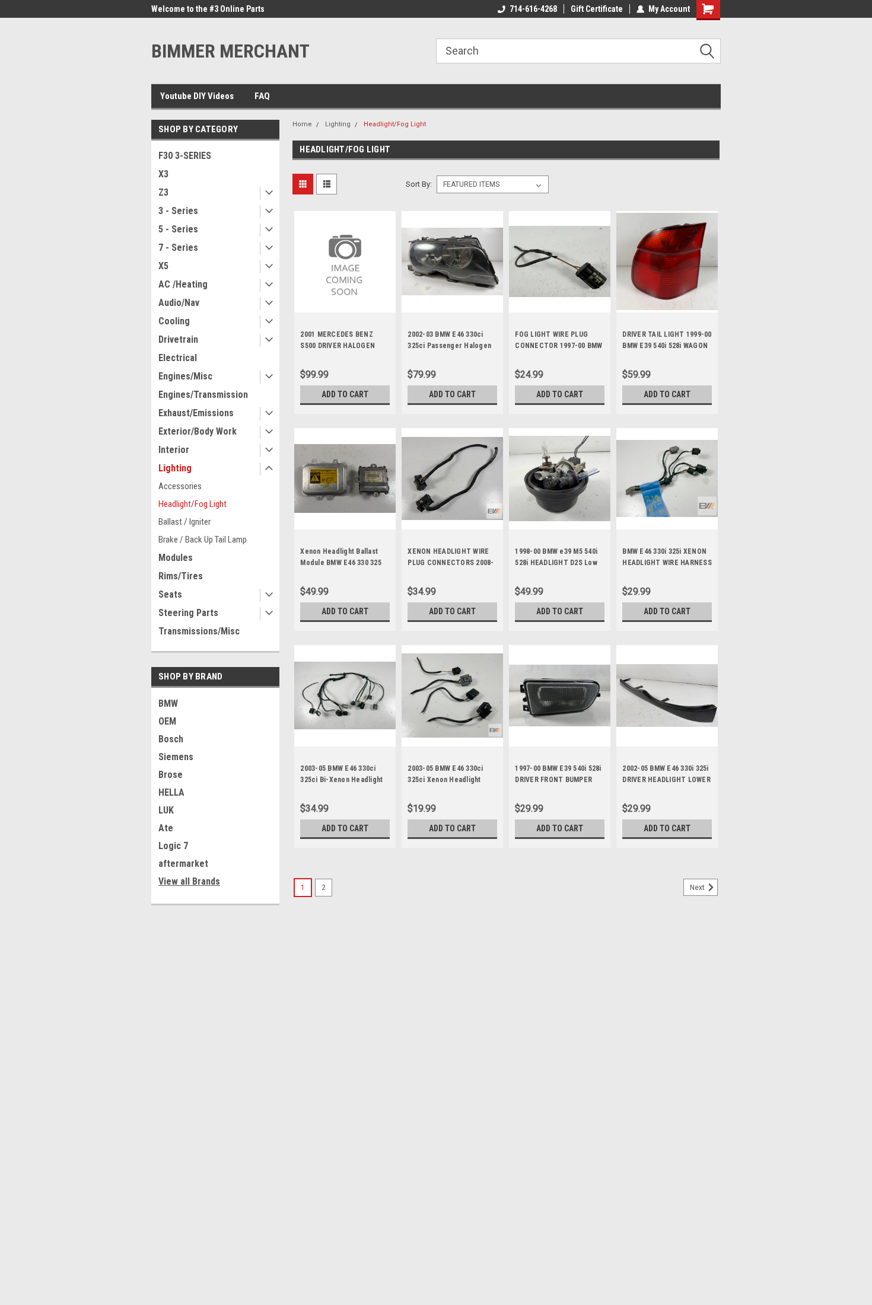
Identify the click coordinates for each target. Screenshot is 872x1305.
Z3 (163, 192)
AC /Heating (183, 284)
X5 (163, 266)
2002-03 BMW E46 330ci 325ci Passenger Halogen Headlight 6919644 (449, 345)
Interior (173, 449)
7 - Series (178, 247)
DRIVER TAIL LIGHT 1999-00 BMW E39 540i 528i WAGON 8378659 (666, 345)
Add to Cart (345, 394)
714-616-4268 (533, 9)
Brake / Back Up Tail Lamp (202, 539)
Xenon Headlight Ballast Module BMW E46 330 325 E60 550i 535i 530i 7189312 (342, 562)
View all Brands (189, 881)
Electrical (177, 357)
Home (302, 124)
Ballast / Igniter (184, 521)
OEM (167, 721)
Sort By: (419, 184)
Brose (170, 774)
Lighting (175, 468)
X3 (163, 174)
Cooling (174, 321)
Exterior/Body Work (197, 431)
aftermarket (183, 863)
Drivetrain (178, 339)
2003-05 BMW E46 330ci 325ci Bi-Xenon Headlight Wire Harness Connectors (342, 779)
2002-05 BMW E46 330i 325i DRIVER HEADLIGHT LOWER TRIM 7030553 (666, 779)
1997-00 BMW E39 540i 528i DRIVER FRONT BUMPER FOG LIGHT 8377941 (558, 779)
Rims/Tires (180, 576)
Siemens (175, 756)
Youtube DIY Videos (197, 96)
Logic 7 (173, 845)
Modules (175, 557)
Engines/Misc (185, 376)
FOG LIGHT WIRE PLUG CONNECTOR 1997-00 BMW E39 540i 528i (558, 345)
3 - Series (178, 210)
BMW (168, 703)
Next (698, 887)
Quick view (345, 303)
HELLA (171, 792)
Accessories (180, 486)
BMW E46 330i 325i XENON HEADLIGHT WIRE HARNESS (667, 557)
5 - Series (178, 229)
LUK (166, 810)
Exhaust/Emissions (196, 413)
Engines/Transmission (203, 394)
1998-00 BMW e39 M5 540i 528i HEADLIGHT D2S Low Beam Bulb (556, 562)
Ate (165, 828)
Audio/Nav (178, 302)
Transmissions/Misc (199, 631)
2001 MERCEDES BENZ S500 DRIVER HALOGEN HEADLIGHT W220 (337, 345)
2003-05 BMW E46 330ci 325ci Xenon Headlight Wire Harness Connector (448, 779)
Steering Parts (188, 612)
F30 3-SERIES (184, 155)
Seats (170, 594)
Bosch (170, 739)
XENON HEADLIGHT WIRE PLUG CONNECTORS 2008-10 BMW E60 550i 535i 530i (451, 562)
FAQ (262, 96)
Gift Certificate (597, 9)
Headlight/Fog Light (192, 504)
